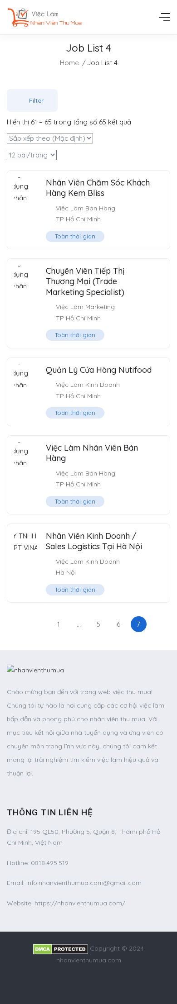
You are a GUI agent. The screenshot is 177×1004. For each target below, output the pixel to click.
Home (69, 62)
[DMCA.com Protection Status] (60, 948)
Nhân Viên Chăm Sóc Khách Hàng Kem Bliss (98, 187)
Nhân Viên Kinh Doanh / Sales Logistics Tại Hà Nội (94, 541)
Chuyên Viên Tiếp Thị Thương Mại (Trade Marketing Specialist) (85, 281)
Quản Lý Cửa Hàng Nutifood (99, 370)
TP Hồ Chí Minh (78, 219)
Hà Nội (66, 572)
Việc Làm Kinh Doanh (88, 385)
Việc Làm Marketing (85, 307)
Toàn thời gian (75, 236)
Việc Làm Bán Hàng (85, 208)
